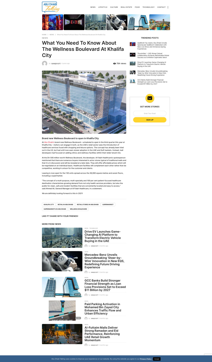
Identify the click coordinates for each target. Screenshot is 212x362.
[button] (168, 7)
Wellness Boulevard (64, 138)
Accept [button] (156, 359)
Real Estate (126, 7)
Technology (149, 7)
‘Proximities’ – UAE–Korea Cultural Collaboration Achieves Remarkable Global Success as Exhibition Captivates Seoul (153, 55)
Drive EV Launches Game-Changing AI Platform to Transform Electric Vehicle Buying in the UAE (103, 236)
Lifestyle (102, 7)
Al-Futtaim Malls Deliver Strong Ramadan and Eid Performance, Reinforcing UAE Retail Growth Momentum (102, 334)
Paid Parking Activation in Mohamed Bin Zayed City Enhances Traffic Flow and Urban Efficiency (103, 308)
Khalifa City (49, 204)
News (93, 7)
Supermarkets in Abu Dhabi (55, 209)
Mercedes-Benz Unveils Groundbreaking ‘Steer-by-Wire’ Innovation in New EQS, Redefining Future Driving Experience (104, 261)
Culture (114, 7)
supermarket (108, 204)
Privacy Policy (146, 359)
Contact (161, 7)
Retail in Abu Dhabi (65, 204)
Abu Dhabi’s (49, 142)
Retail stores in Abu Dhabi (88, 204)
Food (137, 7)
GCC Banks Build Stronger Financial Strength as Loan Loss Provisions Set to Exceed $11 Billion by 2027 (105, 285)
